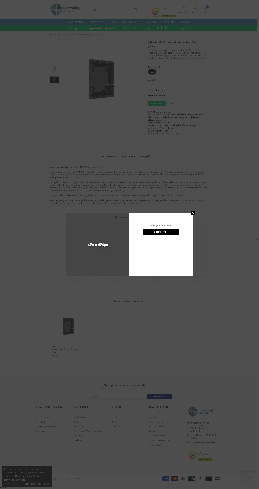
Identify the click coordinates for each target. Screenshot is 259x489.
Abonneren (161, 232)
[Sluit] (193, 213)
